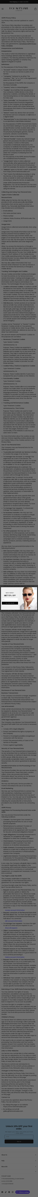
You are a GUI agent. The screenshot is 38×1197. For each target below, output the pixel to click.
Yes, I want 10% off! (10, 603)
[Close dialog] (35, 589)
